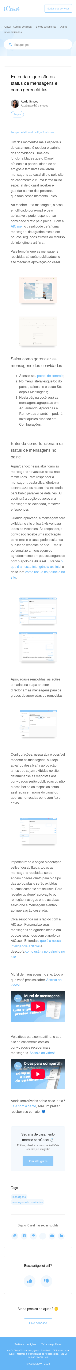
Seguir (17, 114)
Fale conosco (38, 1323)
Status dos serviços (58, 8)
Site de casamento (45, 26)
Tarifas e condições (25, 1344)
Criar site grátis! (38, 1161)
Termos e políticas (51, 1344)
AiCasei (17, 226)
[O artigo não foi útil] (46, 1281)
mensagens (19, 1196)
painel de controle (50, 375)
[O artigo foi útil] (29, 1281)
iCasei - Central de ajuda (18, 26)
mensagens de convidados (27, 1202)
